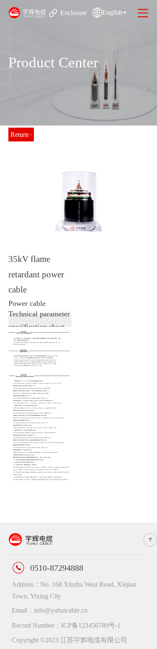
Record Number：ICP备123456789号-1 (66, 625)
